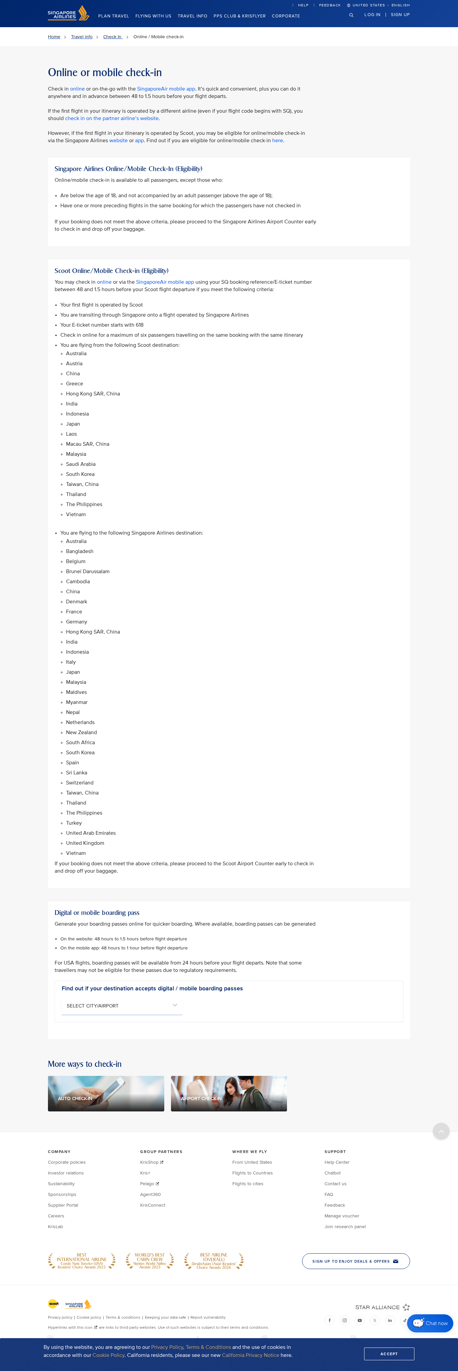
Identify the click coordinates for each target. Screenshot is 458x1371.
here (277, 140)
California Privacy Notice (250, 1355)
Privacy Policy (167, 1347)
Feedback (330, 5)
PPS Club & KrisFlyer (240, 16)
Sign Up (400, 14)
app (139, 140)
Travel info (193, 16)
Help (303, 5)
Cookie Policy (108, 1355)
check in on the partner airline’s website (112, 118)
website (118, 140)
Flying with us (153, 16)
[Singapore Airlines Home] (69, 19)
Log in (372, 14)
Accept (389, 1354)
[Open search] (355, 20)
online (77, 89)
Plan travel (113, 16)
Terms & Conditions (208, 1347)
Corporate (286, 16)
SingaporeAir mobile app (166, 89)
